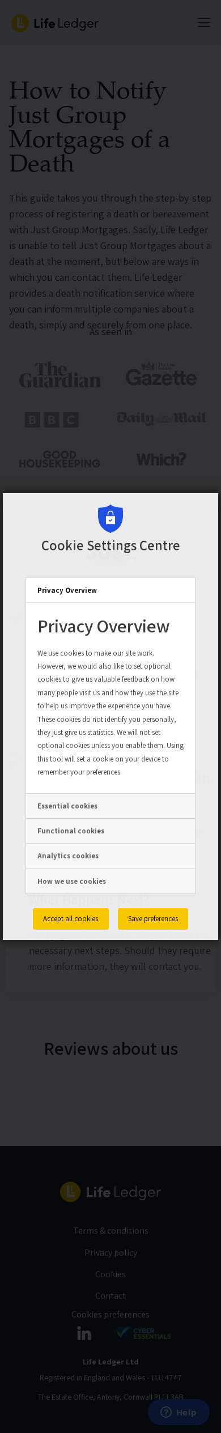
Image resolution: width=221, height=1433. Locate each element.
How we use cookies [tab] (71, 881)
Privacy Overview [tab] (67, 590)
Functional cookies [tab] (70, 831)
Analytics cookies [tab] (68, 856)
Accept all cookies (70, 918)
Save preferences (153, 918)
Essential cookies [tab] (67, 806)
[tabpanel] (110, 698)
